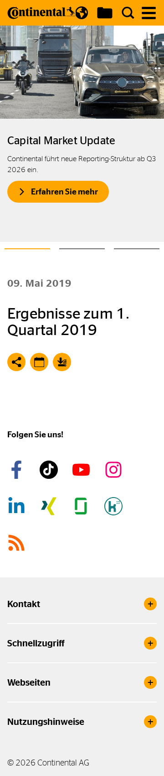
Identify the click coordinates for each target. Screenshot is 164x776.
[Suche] (128, 12)
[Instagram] (114, 470)
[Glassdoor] (82, 506)
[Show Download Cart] (104, 13)
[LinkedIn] (17, 506)
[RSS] (17, 543)
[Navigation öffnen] (149, 13)
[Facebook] (17, 470)
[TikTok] (50, 470)
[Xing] (50, 506)
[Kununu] (114, 506)
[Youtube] (82, 470)
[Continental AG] (41, 13)
